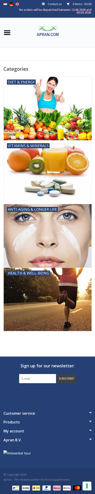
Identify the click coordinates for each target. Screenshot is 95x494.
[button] (66, 378)
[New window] (43, 392)
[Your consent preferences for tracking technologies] (87, 486)
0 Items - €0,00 (82, 4)
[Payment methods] (15, 488)
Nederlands (5, 4)
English (17, 4)
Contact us (54, 4)
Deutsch (11, 4)
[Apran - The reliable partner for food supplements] (55, 32)
